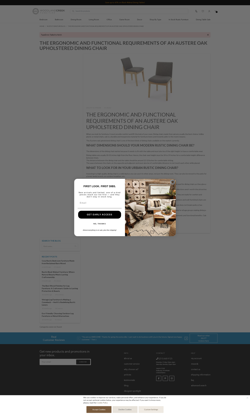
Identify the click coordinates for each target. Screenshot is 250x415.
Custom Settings (151, 409)
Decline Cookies (125, 409)
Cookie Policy (102, 403)
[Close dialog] (172, 182)
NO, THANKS (99, 224)
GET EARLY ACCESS (99, 214)
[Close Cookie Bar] (247, 397)
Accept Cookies (98, 409)
